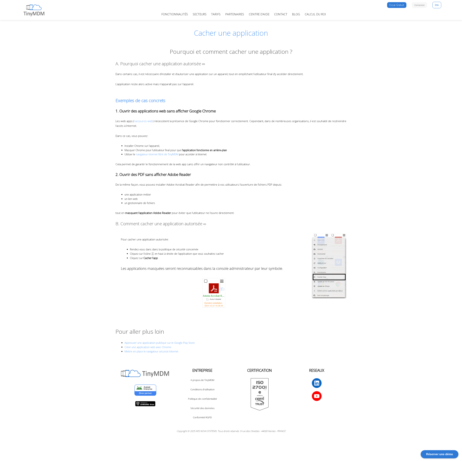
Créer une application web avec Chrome (148, 347)
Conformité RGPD (202, 417)
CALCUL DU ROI (315, 14)
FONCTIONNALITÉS (174, 14)
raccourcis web (143, 121)
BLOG (296, 14)
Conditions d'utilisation (202, 389)
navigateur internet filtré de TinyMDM (157, 154)
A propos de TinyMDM (202, 380)
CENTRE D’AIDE (259, 14)
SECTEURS (199, 14)
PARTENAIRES (234, 14)
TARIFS (216, 14)
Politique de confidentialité (202, 398)
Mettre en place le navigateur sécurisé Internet (151, 351)
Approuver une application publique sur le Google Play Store (160, 342)
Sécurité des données (202, 408)
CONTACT (280, 14)
